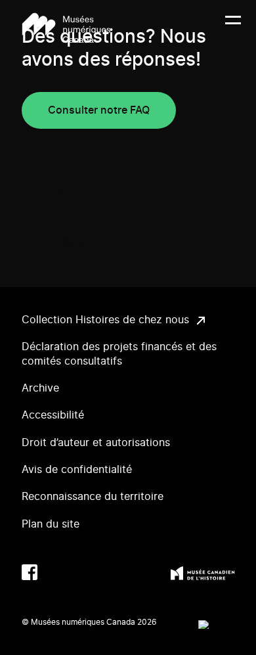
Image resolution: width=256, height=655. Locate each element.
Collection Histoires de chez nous (105, 320)
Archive (40, 388)
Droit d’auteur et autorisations (96, 443)
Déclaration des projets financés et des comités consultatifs (119, 354)
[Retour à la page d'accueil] (66, 28)
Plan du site (50, 524)
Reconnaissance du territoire (92, 496)
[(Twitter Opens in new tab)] (56, 572)
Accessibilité (53, 415)
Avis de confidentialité (77, 469)
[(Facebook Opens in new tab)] (29, 572)
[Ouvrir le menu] (233, 28)
